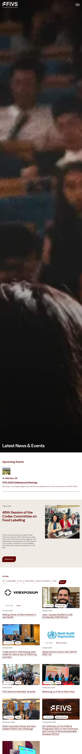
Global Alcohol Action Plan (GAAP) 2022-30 (59, 653)
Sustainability (11, 581)
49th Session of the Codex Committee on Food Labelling (19, 516)
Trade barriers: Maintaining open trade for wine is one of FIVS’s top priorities (19, 654)
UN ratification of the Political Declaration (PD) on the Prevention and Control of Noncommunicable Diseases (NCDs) (60, 730)
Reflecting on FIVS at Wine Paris (58, 691)
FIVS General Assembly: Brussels (18, 691)
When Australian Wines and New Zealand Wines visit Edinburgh (19, 727)
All (3, 581)
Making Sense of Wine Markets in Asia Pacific (19, 616)
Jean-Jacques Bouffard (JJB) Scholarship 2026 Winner (57, 616)
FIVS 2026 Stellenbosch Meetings (20, 482)
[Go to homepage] (10, 5)
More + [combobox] (62, 582)
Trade (54, 581)
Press (20, 581)
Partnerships (29, 581)
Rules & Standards (43, 581)
